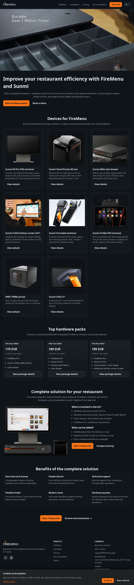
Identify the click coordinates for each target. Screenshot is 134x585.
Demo (56, 560)
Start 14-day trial (82, 445)
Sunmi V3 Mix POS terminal (107, 233)
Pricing (86, 4)
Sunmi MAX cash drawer (105, 169)
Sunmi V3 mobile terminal (62, 233)
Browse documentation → (78, 518)
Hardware (74, 4)
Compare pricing (105, 445)
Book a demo (39, 103)
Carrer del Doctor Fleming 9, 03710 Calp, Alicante (112, 561)
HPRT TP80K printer (15, 296)
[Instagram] (5, 557)
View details (13, 184)
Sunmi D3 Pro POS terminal (19, 169)
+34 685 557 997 (102, 569)
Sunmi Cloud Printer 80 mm (63, 169)
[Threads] (11, 557)
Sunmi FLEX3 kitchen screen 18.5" (22, 233)
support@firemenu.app (105, 553)
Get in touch (100, 549)
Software (62, 4)
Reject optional (123, 580)
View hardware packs (16, 103)
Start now (116, 4)
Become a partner (102, 545)
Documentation (100, 4)
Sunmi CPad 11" (57, 296)
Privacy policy (9, 581)
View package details (24, 374)
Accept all (108, 580)
